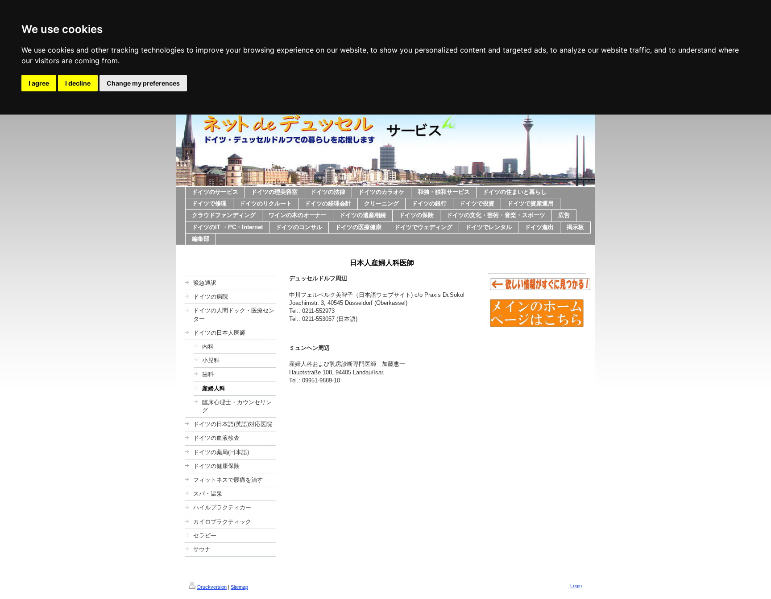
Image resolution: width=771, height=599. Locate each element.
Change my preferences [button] (143, 83)
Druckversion (212, 587)
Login (576, 585)
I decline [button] (78, 83)
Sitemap (239, 587)
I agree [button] (39, 83)
